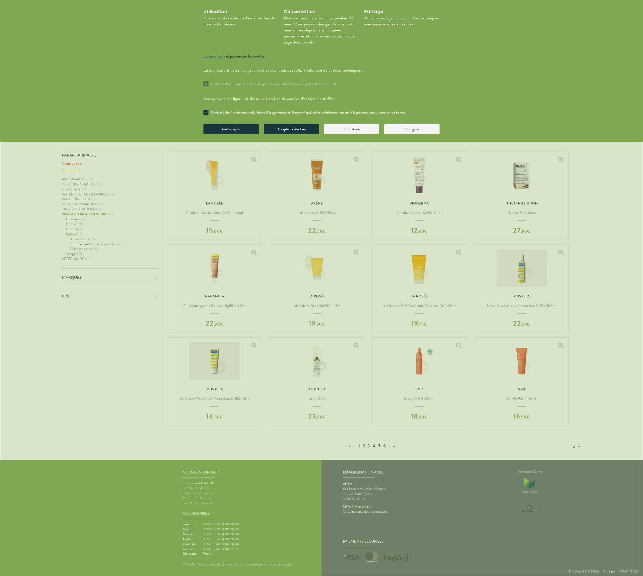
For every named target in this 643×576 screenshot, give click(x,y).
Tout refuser (351, 129)
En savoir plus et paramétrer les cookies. (234, 56)
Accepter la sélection (291, 129)
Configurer (412, 129)
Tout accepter (231, 129)
